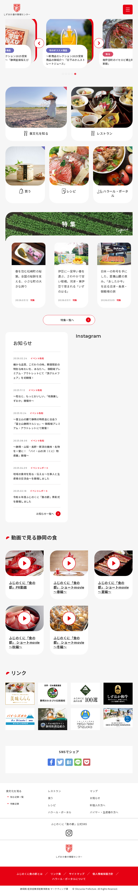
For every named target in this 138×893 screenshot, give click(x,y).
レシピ (52, 805)
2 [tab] (66, 74)
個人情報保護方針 (103, 874)
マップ (94, 791)
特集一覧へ (67, 320)
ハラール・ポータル (59, 812)
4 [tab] (72, 74)
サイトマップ (76, 874)
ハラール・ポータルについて (69, 879)
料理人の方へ (97, 805)
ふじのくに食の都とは (29, 874)
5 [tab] (75, 74)
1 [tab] (63, 74)
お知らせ (95, 798)
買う (50, 798)
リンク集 (55, 874)
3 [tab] (69, 74)
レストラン (54, 791)
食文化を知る (14, 791)
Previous (39, 43)
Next (99, 43)
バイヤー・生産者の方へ (104, 812)
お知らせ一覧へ (45, 513)
